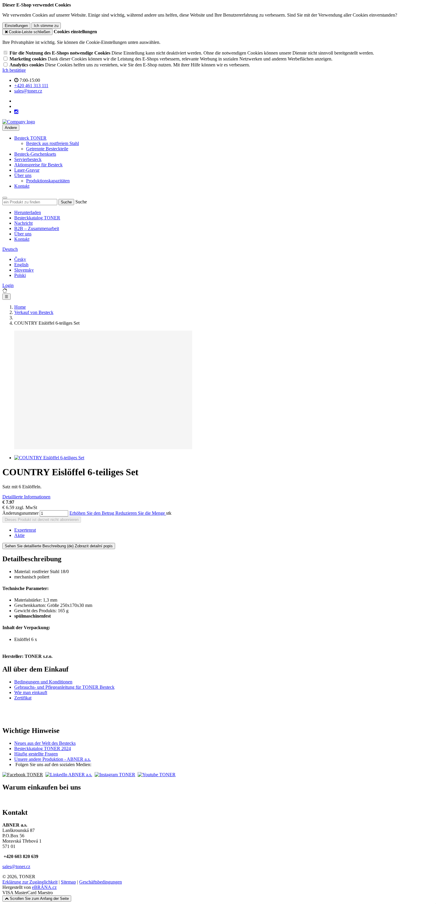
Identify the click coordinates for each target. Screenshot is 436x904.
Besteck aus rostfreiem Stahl (52, 143)
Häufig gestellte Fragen (36, 753)
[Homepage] (18, 121)
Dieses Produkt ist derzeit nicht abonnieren (42, 519)
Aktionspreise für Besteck (38, 164)
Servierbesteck (28, 159)
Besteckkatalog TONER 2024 (42, 748)
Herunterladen (27, 212)
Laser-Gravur (26, 170)
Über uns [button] (22, 175)
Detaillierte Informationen (26, 496)
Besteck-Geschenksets (35, 154)
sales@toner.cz (16, 866)
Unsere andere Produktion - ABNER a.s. (52, 759)
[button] (10, 249)
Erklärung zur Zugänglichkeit (30, 881)
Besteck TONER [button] (30, 138)
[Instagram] (16, 111)
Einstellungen (16, 25)
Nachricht (23, 223)
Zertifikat (22, 697)
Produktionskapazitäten (48, 180)
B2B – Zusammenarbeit (36, 228)
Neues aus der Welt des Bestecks (45, 743)
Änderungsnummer (20, 513)
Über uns (22, 233)
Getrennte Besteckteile (47, 148)
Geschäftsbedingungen (100, 881)
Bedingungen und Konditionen (43, 681)
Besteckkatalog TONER (37, 217)
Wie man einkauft (30, 692)
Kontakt (21, 186)
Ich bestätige (14, 70)
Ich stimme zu (46, 25)
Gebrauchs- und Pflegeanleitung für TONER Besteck (64, 687)
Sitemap (68, 881)
